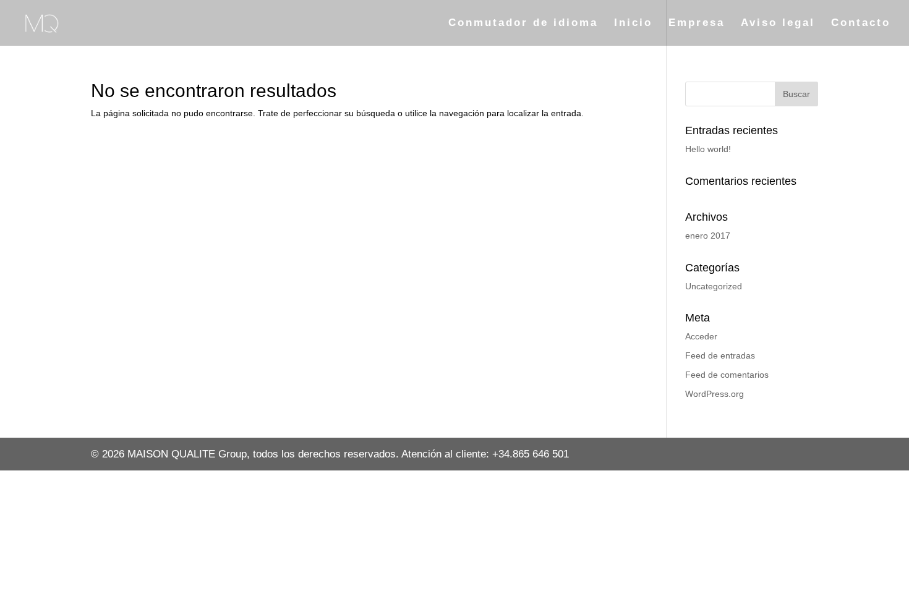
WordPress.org (714, 394)
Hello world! (708, 149)
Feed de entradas (720, 355)
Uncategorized (713, 286)
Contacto (860, 23)
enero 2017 (707, 235)
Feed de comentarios (727, 375)
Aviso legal (778, 23)
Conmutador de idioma (523, 23)
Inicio (633, 23)
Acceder (701, 336)
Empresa (696, 23)
